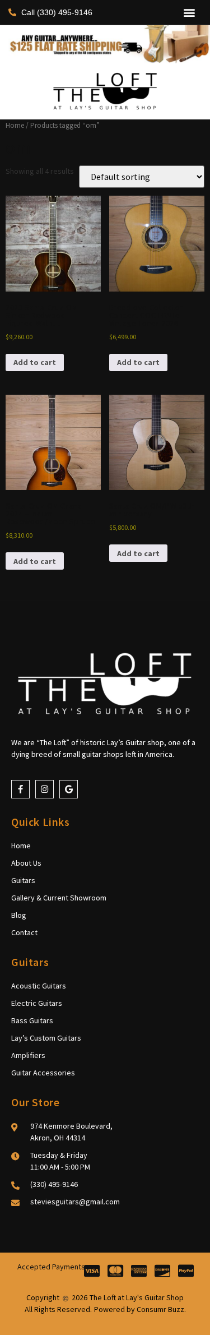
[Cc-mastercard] (116, 1271)
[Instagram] (44, 789)
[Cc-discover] (163, 1271)
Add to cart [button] (34, 362)
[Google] (68, 789)
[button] (189, 12)
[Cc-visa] (92, 1271)
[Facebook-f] (20, 789)
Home (15, 125)
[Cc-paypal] (186, 1271)
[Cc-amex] (139, 1271)
